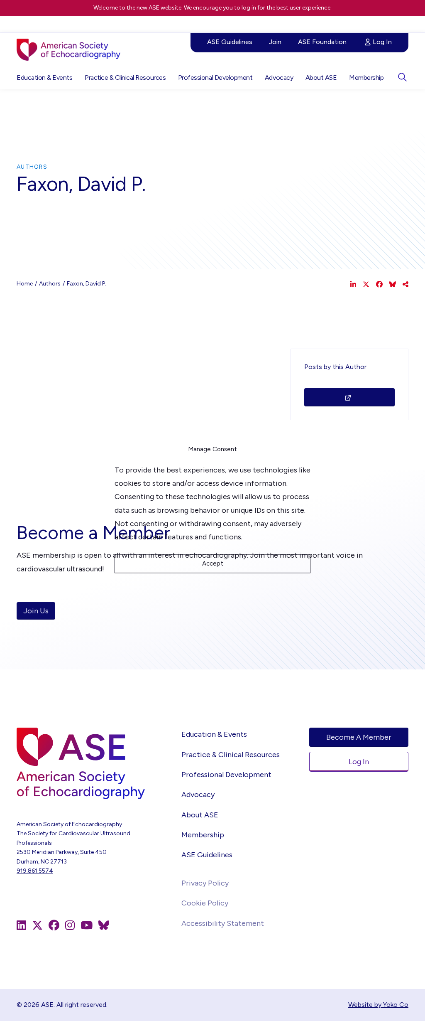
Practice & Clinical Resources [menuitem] (125, 77)
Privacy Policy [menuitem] (205, 883)
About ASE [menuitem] (321, 77)
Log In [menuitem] (382, 42)
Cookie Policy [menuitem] (204, 903)
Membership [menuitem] (366, 77)
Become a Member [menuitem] (358, 737)
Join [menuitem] (275, 42)
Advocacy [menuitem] (279, 77)
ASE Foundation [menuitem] (322, 42)
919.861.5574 (35, 870)
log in (249, 7)
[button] (402, 77)
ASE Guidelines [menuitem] (229, 42)
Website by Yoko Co (378, 1005)
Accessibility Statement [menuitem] (222, 923)
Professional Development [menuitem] (215, 77)
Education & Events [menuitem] (44, 77)
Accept (212, 564)
